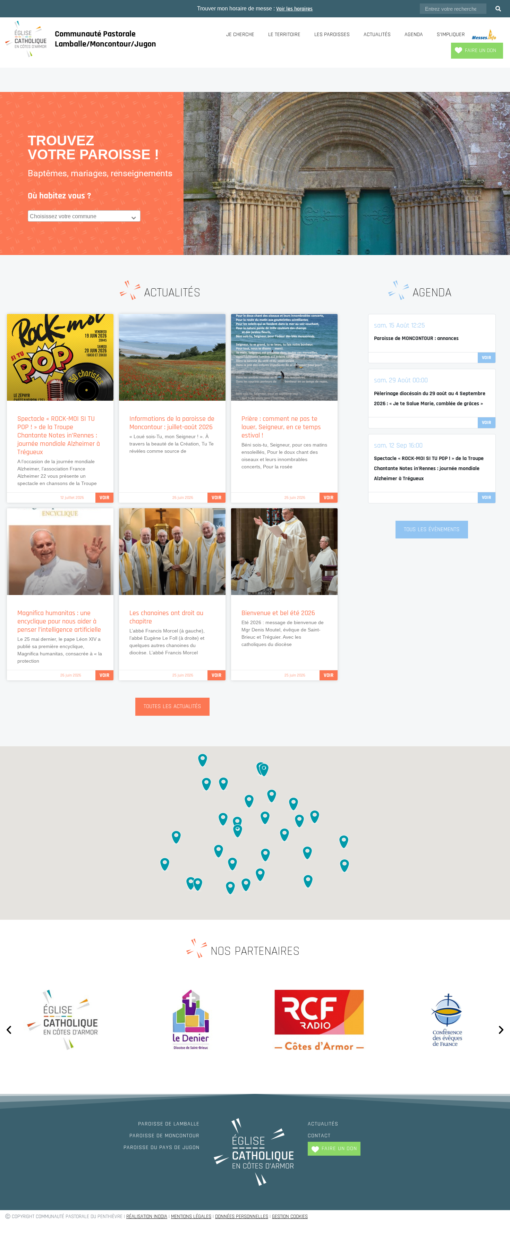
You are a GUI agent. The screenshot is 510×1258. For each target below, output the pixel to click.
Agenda (414, 34)
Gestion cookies (290, 1216)
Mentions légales (191, 1216)
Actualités (377, 34)
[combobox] (84, 216)
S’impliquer (451, 34)
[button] (249, 802)
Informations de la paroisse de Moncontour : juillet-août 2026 (171, 423)
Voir (104, 497)
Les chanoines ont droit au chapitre (166, 617)
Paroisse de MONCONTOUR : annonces (416, 338)
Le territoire (284, 34)
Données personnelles (241, 1216)
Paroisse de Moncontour (164, 1135)
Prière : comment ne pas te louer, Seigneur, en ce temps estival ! (281, 427)
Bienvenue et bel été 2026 (278, 613)
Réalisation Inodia (146, 1216)
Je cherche (240, 34)
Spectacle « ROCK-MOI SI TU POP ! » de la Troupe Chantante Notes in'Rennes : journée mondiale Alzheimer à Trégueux (429, 468)
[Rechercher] (498, 8)
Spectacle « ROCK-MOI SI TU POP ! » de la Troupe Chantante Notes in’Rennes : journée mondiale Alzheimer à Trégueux (58, 435)
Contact (319, 1135)
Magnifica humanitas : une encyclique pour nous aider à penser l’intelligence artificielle (59, 621)
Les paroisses (332, 34)
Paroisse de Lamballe (168, 1124)
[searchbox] (85, 216)
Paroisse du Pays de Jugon (161, 1147)
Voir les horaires (294, 8)
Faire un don (480, 50)
